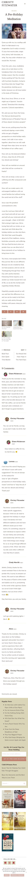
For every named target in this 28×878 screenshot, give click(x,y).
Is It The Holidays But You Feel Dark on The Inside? (6, 339)
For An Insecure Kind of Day (14, 710)
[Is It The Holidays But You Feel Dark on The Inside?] (7, 334)
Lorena (11, 461)
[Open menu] (24, 4)
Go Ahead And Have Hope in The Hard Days (21, 355)
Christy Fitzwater (17, 418)
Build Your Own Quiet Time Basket (6, 355)
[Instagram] (9, 863)
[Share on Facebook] (5, 311)
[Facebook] (5, 863)
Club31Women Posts (9, 765)
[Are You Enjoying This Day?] (7, 323)
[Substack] (13, 863)
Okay (7, 875)
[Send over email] (17, 311)
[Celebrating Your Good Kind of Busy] (18, 323)
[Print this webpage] (23, 311)
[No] (26, 872)
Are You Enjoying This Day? (6, 328)
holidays (14, 10)
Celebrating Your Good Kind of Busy (18, 328)
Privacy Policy (17, 875)
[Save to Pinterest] (11, 311)
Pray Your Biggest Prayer (13, 735)
